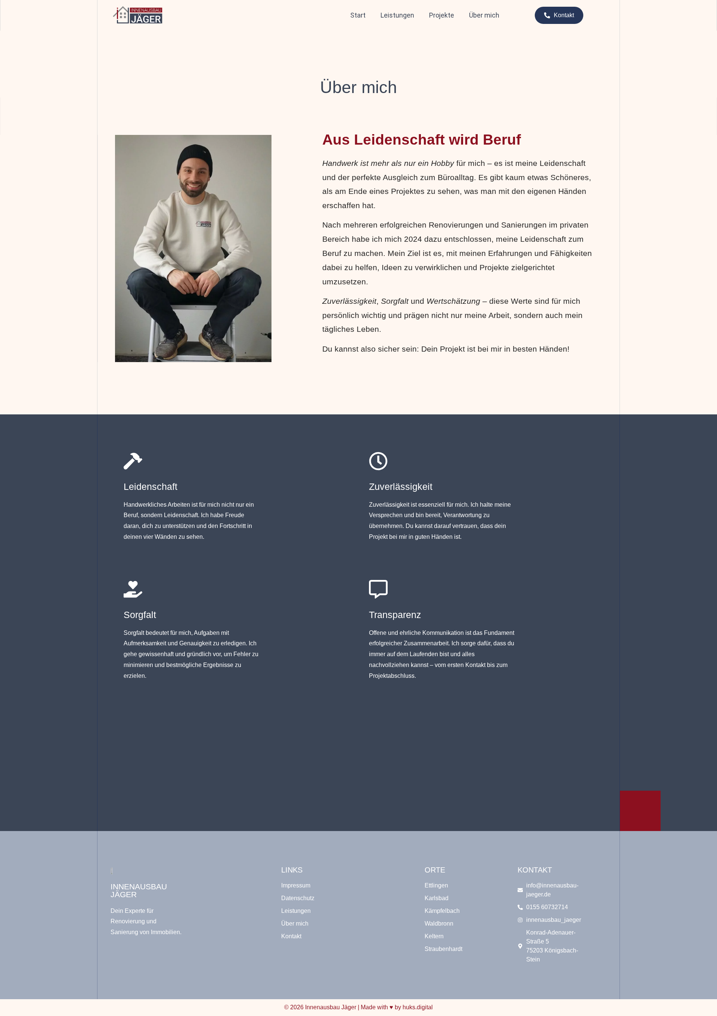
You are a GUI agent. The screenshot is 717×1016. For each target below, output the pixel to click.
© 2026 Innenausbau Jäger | (358, 1007)
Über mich (484, 15)
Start (358, 15)
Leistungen (397, 15)
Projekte (441, 15)
